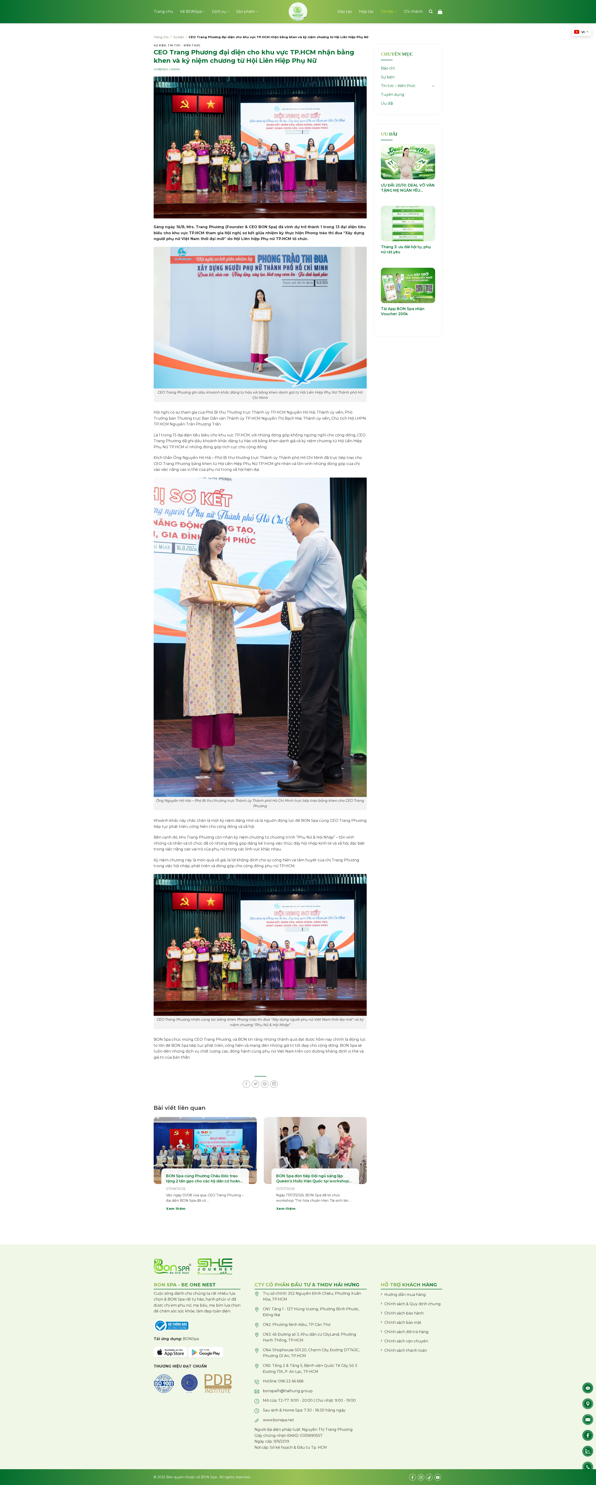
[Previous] (160, 1170)
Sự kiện (178, 37)
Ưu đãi (387, 103)
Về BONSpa (191, 11)
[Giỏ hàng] (440, 12)
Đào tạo (345, 11)
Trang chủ (163, 11)
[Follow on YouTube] (437, 1477)
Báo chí (388, 68)
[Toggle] (433, 86)
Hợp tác (366, 11)
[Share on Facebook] (246, 1084)
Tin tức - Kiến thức (184, 45)
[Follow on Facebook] (412, 1477)
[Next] (360, 1170)
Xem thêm (175, 1209)
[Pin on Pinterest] (265, 1084)
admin (175, 69)
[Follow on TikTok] (429, 1477)
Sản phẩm (245, 11)
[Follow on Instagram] (420, 1477)
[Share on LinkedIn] (274, 1084)
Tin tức (387, 11)
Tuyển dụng (392, 94)
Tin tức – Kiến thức (398, 86)
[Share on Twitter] (255, 1084)
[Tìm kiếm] (431, 11)
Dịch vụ (219, 11)
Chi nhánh (413, 11)
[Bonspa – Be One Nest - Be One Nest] (298, 11)
